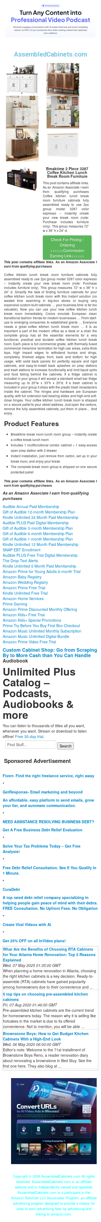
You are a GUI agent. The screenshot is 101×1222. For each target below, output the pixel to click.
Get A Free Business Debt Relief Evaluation (42, 829)
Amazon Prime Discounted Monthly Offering (40, 609)
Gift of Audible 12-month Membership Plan (39, 512)
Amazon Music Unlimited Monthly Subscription (42, 631)
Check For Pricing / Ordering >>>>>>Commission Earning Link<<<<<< (67, 247)
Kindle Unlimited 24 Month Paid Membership (40, 517)
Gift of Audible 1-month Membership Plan (38, 539)
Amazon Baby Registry (22, 576)
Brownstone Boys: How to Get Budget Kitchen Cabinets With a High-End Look (46, 1036)
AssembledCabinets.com (50, 54)
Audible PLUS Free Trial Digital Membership (40, 555)
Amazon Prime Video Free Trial (29, 641)
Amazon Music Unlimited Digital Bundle (36, 636)
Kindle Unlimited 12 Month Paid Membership (40, 544)
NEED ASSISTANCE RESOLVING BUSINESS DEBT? (48, 821)
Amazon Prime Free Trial (24, 587)
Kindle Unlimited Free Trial (25, 593)
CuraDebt (11, 889)
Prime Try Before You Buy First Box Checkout (41, 625)
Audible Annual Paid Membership (31, 506)
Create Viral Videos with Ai (27, 924)
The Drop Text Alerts (20, 560)
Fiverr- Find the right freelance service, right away (48, 775)
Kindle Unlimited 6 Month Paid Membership (39, 566)
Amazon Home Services (23, 598)
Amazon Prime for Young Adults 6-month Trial (42, 571)
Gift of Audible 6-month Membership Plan (38, 533)
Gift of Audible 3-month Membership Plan (38, 528)
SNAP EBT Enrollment (21, 549)
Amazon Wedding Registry (25, 582)
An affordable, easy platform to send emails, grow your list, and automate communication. (48, 802)
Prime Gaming (15, 604)
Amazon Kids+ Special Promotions (32, 620)
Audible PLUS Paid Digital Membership (36, 522)
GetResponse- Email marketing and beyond (43, 792)
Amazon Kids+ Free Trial (24, 614)
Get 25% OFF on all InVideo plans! (34, 940)
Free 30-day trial (29, 736)
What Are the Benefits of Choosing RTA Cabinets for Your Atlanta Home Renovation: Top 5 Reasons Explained (49, 954)
